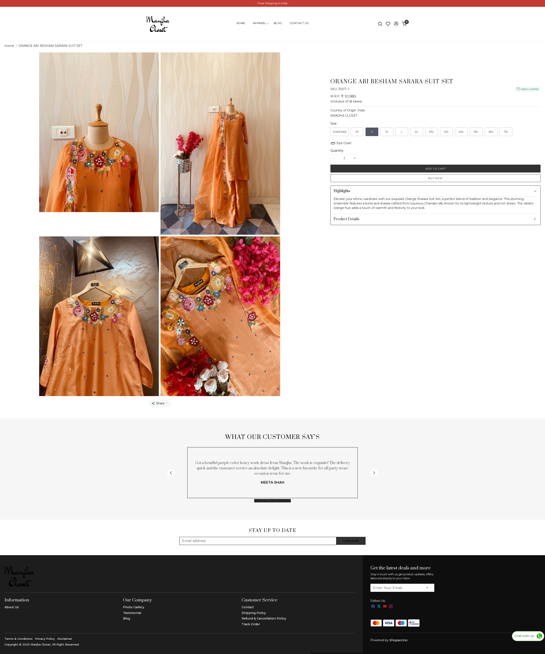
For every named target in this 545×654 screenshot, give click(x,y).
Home (241, 23)
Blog (278, 23)
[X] (379, 606)
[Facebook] (373, 606)
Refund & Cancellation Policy (264, 618)
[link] (380, 24)
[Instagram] (390, 606)
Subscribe (351, 540)
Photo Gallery (133, 607)
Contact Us (299, 23)
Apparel (259, 23)
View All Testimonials (272, 500)
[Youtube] (384, 606)
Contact (248, 607)
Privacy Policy (45, 638)
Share (160, 403)
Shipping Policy (254, 613)
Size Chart (343, 143)
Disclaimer (64, 638)
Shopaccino (398, 640)
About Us (11, 607)
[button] (396, 24)
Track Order (251, 624)
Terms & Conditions (18, 638)
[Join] (426, 588)
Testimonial (132, 613)
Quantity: (337, 150)
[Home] (158, 24)
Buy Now (435, 178)
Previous (171, 473)
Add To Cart (435, 168)
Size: (333, 123)
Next (374, 473)
